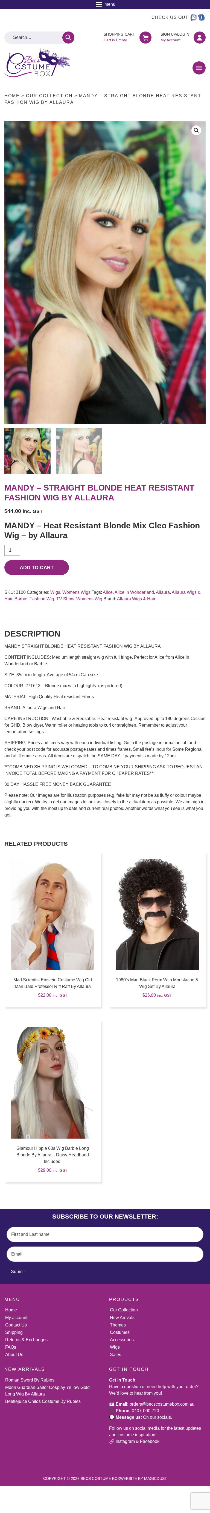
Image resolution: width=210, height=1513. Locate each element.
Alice (108, 592)
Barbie (20, 599)
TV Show (65, 599)
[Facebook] (201, 17)
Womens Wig (89, 599)
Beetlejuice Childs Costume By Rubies (43, 1401)
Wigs (55, 592)
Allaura (163, 592)
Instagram (125, 1441)
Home (12, 95)
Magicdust (155, 1478)
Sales (115, 1354)
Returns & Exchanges (26, 1339)
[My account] (200, 37)
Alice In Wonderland (134, 592)
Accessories (122, 1339)
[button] (196, 130)
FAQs (10, 1347)
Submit (18, 1271)
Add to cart (37, 567)
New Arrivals (122, 1317)
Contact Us (16, 1325)
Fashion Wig (42, 599)
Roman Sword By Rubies (29, 1380)
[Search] (68, 37)
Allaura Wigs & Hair (136, 599)
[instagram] (193, 17)
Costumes (120, 1332)
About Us (14, 1354)
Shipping (14, 1332)
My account (16, 1317)
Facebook (149, 1441)
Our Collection (49, 95)
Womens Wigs (76, 592)
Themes (118, 1325)
